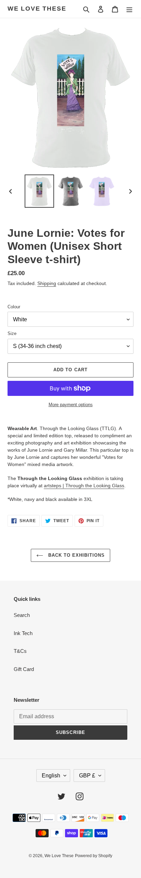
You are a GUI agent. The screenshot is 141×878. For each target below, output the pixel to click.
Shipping (46, 283)
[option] (39, 191)
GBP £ (87, 775)
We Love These (37, 8)
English (51, 775)
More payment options (71, 404)
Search (22, 615)
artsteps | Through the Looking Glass (84, 485)
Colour (14, 306)
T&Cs (20, 651)
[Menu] (129, 9)
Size (12, 333)
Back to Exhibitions (76, 555)
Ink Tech (23, 633)
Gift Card (24, 669)
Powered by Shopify (93, 855)
